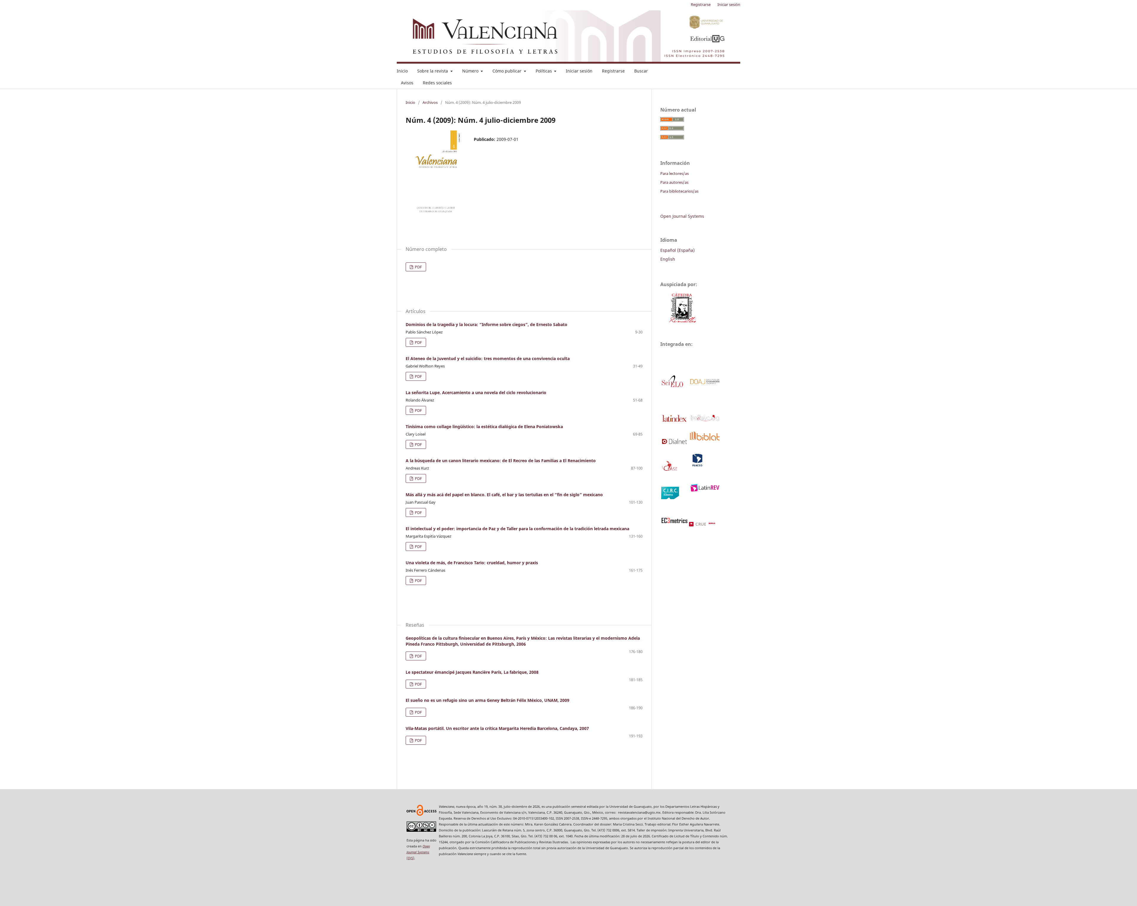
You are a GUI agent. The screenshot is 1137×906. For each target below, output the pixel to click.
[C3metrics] (674, 522)
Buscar (641, 71)
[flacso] (697, 465)
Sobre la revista (433, 71)
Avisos (407, 83)
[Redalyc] (704, 420)
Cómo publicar (507, 71)
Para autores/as (674, 182)
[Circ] (670, 497)
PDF (418, 267)
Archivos (430, 102)
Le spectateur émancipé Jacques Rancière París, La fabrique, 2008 (472, 672)
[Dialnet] (674, 443)
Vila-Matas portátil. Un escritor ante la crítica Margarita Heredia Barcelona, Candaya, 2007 (497, 728)
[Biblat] (704, 439)
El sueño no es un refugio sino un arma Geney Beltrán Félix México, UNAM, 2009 (487, 700)
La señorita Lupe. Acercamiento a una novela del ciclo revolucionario (476, 392)
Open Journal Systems (682, 216)
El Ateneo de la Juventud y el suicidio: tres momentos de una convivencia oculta (488, 358)
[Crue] (709, 525)
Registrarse (613, 71)
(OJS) (418, 852)
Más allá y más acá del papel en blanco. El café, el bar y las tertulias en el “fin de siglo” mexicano (504, 494)
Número (471, 71)
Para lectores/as (674, 173)
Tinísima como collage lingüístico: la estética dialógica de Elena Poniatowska (484, 426)
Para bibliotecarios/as (679, 191)
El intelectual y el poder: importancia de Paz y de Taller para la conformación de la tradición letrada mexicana (517, 528)
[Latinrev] (704, 490)
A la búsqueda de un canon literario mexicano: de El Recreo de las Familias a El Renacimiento (501, 460)
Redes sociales (437, 83)
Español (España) (677, 250)
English (667, 259)
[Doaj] (704, 383)
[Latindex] (674, 421)
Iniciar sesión (579, 71)
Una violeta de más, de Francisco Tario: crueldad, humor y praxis (472, 562)
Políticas (544, 71)
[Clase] (670, 470)
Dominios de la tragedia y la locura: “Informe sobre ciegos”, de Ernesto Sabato (486, 324)
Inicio (402, 71)
